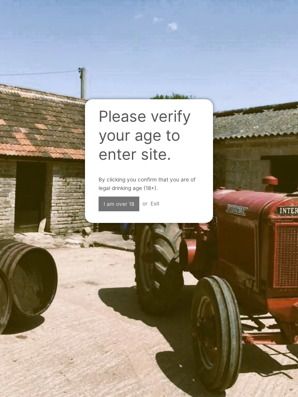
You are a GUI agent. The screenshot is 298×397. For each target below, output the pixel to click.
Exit (155, 203)
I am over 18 (119, 204)
